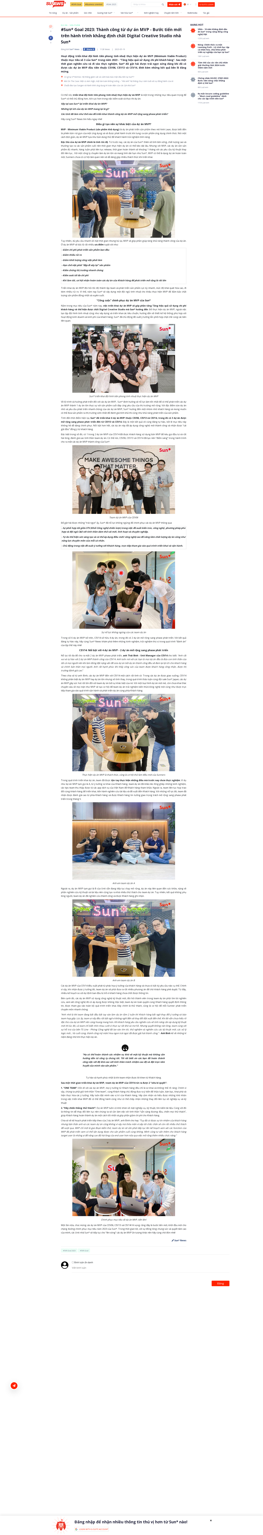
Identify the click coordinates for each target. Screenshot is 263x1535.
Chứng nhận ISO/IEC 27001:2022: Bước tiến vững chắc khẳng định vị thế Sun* (213, 80)
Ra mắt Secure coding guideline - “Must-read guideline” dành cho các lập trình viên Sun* (213, 96)
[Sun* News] (56, 4)
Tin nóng (53, 13)
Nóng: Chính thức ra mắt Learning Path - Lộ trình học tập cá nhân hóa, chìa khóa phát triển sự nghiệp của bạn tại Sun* (213, 49)
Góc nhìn (88, 13)
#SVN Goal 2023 (69, 1250)
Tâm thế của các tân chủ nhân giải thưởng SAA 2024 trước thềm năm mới (213, 65)
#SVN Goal (76, 4)
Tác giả (206, 13)
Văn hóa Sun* (127, 13)
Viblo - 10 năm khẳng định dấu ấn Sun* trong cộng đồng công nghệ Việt (213, 31)
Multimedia (192, 13)
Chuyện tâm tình (171, 13)
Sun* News (74, 49)
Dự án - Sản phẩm (70, 13)
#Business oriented (93, 4)
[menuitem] (54, 13)
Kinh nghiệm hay (151, 13)
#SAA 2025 (111, 4)
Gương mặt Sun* (104, 13)
